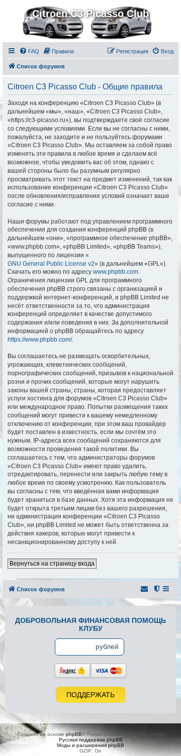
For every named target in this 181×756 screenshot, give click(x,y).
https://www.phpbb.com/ (40, 339)
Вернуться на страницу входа (52, 563)
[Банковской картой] (108, 671)
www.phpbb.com (115, 271)
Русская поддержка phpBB (91, 739)
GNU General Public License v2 (51, 263)
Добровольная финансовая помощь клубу (90, 624)
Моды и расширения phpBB (90, 745)
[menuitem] (29, 51)
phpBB (74, 734)
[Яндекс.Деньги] (72, 671)
